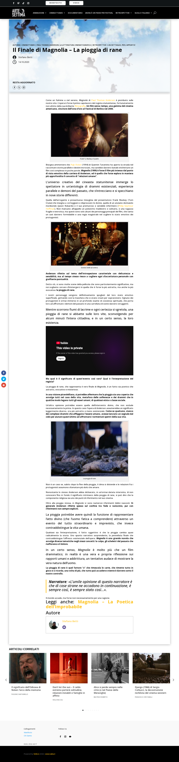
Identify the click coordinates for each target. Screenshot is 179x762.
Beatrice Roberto (101, 697)
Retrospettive (123, 13)
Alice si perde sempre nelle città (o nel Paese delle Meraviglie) (108, 690)
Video (76, 3)
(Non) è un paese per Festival (99, 13)
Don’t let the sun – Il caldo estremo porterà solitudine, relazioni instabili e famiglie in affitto (69, 691)
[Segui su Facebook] (14, 3)
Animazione (38, 13)
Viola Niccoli (58, 700)
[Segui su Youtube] (70, 737)
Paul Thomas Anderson (103, 100)
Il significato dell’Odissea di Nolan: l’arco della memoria (26, 688)
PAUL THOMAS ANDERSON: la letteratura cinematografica (64, 45)
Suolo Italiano (142, 13)
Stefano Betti (70, 621)
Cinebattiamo (56, 13)
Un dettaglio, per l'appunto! (121, 45)
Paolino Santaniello (19, 694)
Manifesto (55, 3)
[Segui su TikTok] (23, 3)
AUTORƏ (16, 45)
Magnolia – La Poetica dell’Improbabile (89, 604)
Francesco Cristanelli (143, 697)
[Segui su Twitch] (18, 3)
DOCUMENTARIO (75, 13)
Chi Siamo (28, 735)
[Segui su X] (19, 87)
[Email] (64, 627)
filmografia (80, 106)
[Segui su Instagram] (28, 3)
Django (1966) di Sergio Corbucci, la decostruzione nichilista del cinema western (151, 690)
